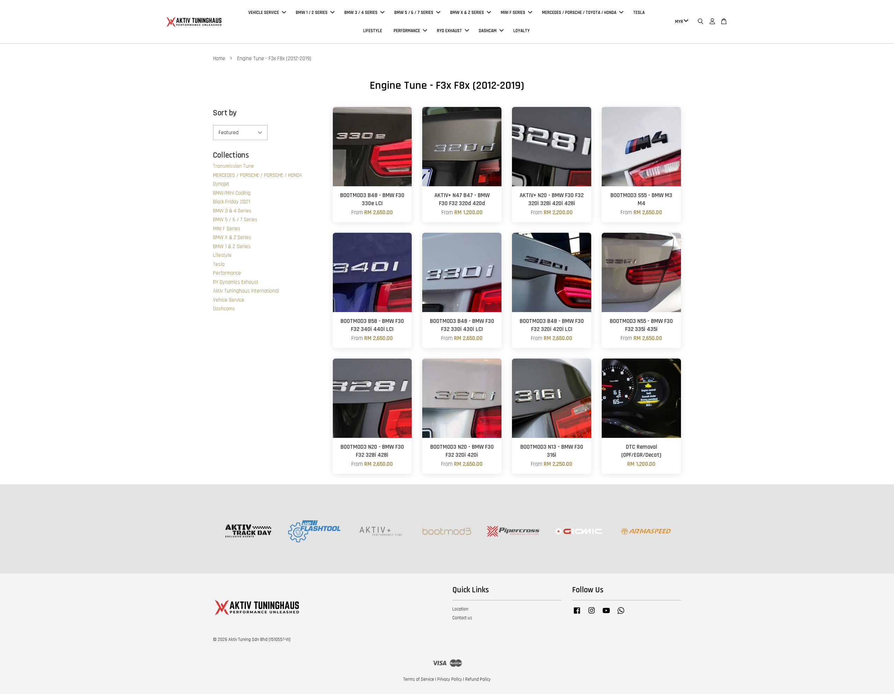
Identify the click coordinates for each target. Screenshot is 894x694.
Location (460, 609)
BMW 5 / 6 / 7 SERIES (413, 12)
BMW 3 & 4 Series (232, 211)
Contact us (462, 618)
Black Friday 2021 (231, 201)
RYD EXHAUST (449, 31)
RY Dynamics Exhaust (235, 282)
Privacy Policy (449, 679)
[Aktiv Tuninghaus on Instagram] (591, 614)
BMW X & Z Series (232, 237)
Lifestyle (222, 255)
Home (219, 58)
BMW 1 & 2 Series (231, 246)
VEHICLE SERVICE (263, 12)
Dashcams (224, 308)
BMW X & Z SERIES (467, 12)
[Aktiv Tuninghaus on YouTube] (606, 614)
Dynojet (221, 184)
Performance (227, 273)
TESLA (639, 12)
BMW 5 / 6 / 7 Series (235, 219)
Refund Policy (478, 679)
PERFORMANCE (407, 31)
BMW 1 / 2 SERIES (312, 12)
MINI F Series (226, 228)
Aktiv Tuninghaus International (246, 291)
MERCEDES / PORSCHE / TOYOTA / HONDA (579, 12)
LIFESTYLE (372, 31)
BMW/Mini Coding (231, 193)
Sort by (225, 113)
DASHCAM (488, 31)
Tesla (219, 264)
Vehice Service (228, 300)
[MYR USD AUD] (680, 22)
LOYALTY (521, 31)
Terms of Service (418, 679)
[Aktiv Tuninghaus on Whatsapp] (621, 614)
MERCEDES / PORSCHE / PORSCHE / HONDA (257, 175)
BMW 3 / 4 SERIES (361, 12)
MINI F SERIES (513, 12)
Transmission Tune (233, 166)
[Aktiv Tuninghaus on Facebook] (577, 614)
